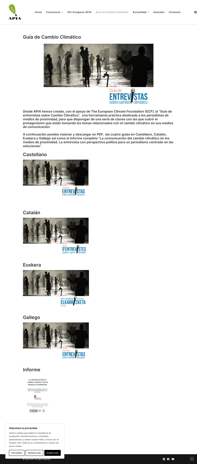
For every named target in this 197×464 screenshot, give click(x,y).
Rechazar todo (34, 453)
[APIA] (14, 12)
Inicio (38, 12)
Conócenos (53, 12)
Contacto (175, 12)
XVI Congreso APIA (79, 12)
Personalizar (16, 453)
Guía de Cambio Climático (112, 12)
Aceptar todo (52, 453)
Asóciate (159, 12)
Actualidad (139, 12)
